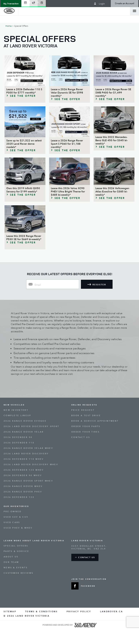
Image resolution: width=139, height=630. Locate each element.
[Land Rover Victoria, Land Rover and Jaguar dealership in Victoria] (9, 10)
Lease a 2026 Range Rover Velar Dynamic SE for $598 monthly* (67, 93)
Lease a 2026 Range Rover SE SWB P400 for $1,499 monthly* (113, 93)
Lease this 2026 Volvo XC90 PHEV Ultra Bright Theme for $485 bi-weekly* (68, 192)
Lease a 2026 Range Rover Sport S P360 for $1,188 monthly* (67, 144)
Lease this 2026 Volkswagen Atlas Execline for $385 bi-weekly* (112, 192)
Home (8, 26)
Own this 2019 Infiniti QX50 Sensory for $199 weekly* (23, 190)
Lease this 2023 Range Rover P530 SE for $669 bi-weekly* (23, 238)
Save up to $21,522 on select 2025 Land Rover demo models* (24, 144)
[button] (11, 3)
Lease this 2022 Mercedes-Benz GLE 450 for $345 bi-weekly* (111, 140)
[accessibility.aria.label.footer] (86, 625)
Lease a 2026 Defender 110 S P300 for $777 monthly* (24, 91)
